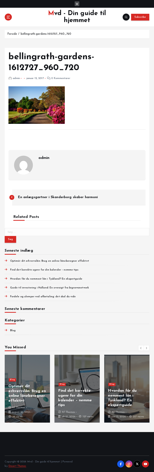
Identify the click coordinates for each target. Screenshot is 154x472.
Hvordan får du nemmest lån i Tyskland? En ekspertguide (46, 279)
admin (16, 78)
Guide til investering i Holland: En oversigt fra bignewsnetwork (49, 288)
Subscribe (140, 17)
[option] (27, 389)
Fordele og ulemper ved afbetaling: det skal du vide (43, 296)
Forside (12, 34)
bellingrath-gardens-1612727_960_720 (46, 34)
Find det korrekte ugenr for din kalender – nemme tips (44, 270)
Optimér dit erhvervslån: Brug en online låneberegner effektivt (49, 261)
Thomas (20, 407)
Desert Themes (17, 466)
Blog (13, 330)
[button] (141, 348)
